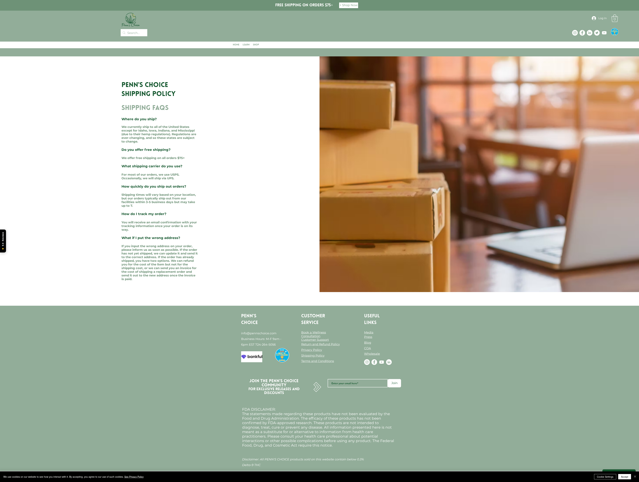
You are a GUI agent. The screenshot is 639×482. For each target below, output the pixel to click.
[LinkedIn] (589, 33)
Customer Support (315, 340)
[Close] (635, 476)
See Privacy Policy (134, 476)
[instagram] (575, 33)
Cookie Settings (605, 476)
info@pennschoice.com (258, 333)
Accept (624, 476)
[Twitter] (597, 33)
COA (367, 348)
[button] (615, 18)
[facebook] (582, 33)
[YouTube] (604, 33)
